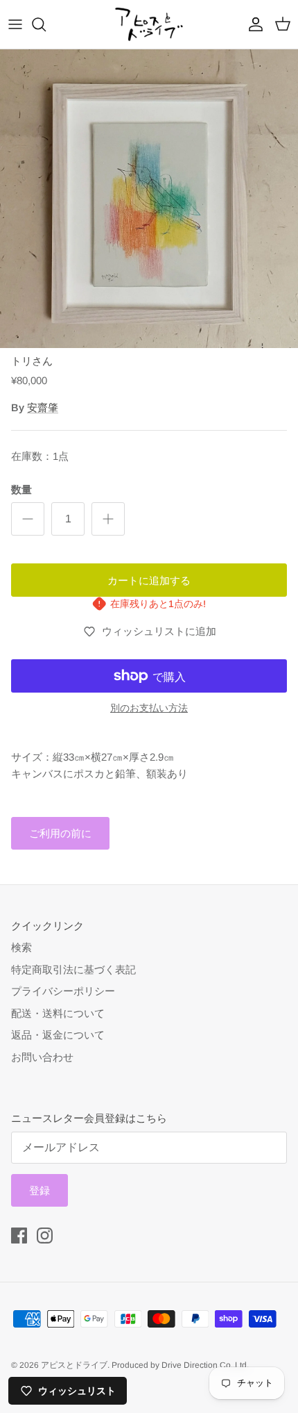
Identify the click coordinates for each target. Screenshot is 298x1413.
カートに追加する (149, 580)
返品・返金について (58, 1035)
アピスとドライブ (74, 1365)
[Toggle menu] (15, 24)
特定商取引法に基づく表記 (73, 969)
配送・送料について (58, 1013)
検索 (21, 947)
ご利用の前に (60, 833)
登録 (39, 1190)
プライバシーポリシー (63, 991)
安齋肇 (42, 407)
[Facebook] (19, 1235)
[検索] (45, 24)
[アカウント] (252, 24)
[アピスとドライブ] (149, 24)
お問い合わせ (42, 1057)
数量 (21, 489)
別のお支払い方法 (149, 707)
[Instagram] (45, 1235)
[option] (149, 198)
